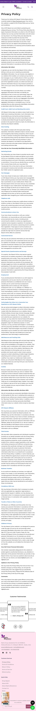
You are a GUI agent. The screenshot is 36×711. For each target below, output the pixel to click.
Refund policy (6, 672)
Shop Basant (6, 681)
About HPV (5, 683)
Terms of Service (7, 669)
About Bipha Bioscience (9, 686)
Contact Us (5, 688)
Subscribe (29, 706)
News (3, 691)
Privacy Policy (6, 662)
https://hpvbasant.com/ (18, 21)
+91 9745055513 (5, 649)
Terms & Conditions (8, 664)
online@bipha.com (19, 647)
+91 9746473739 (14, 649)
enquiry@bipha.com (7, 647)
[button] (3, 7)
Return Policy (6, 667)
